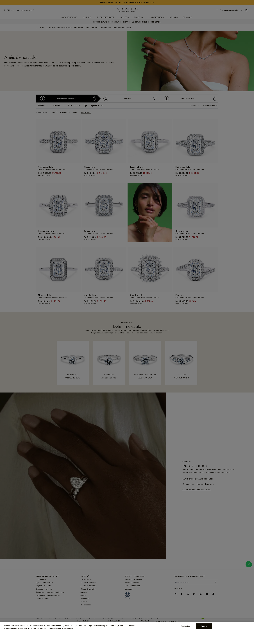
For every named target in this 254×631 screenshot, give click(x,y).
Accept (204, 626)
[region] (127, 626)
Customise (185, 626)
